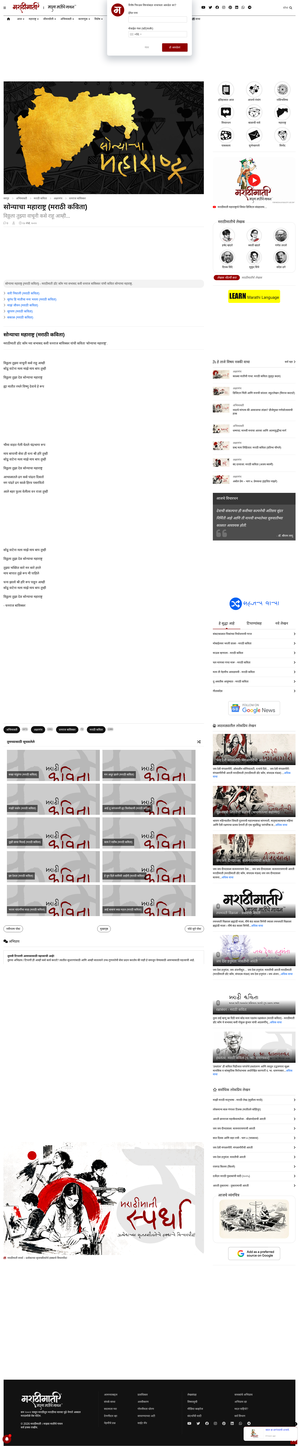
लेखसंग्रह (192, 1394)
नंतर (147, 47)
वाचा (197, 18)
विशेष (97, 18)
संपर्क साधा (109, 1401)
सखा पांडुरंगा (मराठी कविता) (23, 774)
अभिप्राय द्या (240, 1401)
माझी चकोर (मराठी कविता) (22, 808)
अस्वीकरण (143, 1401)
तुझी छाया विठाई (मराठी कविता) (25, 842)
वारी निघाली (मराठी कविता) (23, 293)
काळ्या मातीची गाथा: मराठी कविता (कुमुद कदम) (257, 376)
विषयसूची (192, 1401)
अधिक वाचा (281, 824)
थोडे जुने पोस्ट (194, 928)
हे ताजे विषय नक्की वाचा (233, 362)
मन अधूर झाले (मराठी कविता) (119, 774)
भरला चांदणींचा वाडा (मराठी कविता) (27, 909)
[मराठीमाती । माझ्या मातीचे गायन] (52, 11)
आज (19, 18)
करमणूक (83, 18)
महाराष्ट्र (32, 18)
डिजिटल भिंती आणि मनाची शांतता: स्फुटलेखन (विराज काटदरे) (264, 393)
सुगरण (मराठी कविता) (20, 311)
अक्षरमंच (58, 198)
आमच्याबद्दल (110, 1394)
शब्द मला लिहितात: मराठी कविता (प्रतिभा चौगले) (257, 447)
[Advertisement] (104, 253)
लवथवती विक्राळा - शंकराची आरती (238, 913)
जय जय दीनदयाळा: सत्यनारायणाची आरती (243, 860)
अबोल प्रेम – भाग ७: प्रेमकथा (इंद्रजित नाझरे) (255, 481)
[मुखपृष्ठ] (8, 19)
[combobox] (135, 34)
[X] (210, 7)
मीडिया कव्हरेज (195, 1408)
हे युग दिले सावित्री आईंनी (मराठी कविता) (124, 875)
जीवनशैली (48, 18)
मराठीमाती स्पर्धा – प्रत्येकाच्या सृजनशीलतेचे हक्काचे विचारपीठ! (37, 1257)
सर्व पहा (289, 361)
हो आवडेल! (174, 47)
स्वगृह (6, 198)
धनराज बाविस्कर (77, 198)
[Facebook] (217, 7)
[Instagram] (223, 7)
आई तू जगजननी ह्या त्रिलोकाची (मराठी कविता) (127, 808)
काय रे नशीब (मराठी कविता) (118, 842)
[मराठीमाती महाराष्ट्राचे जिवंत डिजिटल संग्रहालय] (254, 180)
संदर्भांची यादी (194, 1415)
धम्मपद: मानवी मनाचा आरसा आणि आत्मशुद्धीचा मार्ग (259, 430)
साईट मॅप (142, 1423)
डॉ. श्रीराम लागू (285, 535)
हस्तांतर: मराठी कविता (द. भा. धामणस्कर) (243, 1058)
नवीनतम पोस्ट (13, 928)
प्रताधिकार (143, 1394)
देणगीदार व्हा (110, 1415)
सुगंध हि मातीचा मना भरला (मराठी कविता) (31, 299)
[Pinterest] (230, 7)
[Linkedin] (236, 7)
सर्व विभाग (239, 1415)
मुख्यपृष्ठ (104, 928)
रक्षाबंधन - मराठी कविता (231, 1010)
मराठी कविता (40, 198)
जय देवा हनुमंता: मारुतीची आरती (237, 961)
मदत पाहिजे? (241, 1408)
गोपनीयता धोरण (146, 1408)
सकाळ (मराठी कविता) (20, 317)
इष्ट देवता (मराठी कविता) (21, 875)
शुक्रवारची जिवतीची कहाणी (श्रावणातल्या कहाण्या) (248, 812)
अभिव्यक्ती (65, 18)
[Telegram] (249, 7)
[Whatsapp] (243, 7)
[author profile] (13, 223)
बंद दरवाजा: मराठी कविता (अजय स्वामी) (253, 464)
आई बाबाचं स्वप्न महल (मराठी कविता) (123, 909)
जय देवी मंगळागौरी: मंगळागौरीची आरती (241, 760)
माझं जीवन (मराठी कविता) (22, 305)
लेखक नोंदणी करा (226, 277)
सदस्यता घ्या (110, 1408)
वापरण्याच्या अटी (146, 1415)
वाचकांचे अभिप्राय (243, 1394)
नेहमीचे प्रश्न (110, 1423)
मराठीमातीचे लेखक (252, 277)
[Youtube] (203, 7)
